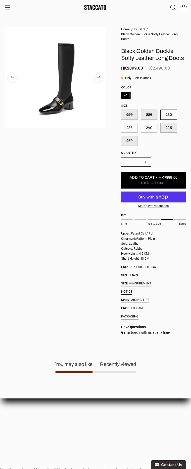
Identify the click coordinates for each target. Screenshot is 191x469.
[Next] (99, 77)
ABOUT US (13, 411)
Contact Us (170, 465)
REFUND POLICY (113, 411)
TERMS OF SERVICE (20, 433)
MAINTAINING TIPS (135, 300)
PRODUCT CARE (132, 308)
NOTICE (126, 291)
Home (125, 29)
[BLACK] (126, 95)
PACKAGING (130, 316)
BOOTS (139, 29)
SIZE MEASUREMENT (136, 283)
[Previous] (12, 77)
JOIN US (106, 426)
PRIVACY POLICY (18, 426)
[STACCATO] (95, 7)
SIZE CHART (130, 275)
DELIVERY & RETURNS (22, 418)
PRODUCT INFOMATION (119, 418)
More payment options (153, 206)
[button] (172, 7)
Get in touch (130, 332)
